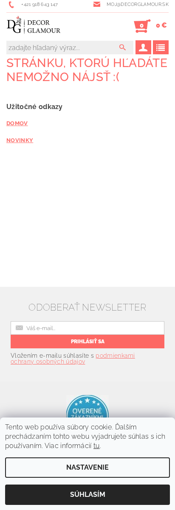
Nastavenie (87, 467)
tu (96, 446)
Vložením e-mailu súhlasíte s (73, 358)
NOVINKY (19, 140)
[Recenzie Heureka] (87, 415)
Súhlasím (87, 494)
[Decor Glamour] (33, 26)
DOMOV (17, 123)
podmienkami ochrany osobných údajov (73, 358)
